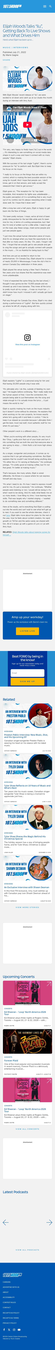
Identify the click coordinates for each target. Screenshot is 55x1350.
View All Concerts (27, 1129)
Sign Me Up (27, 682)
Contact (7, 1307)
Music (7, 48)
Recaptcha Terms (11, 1318)
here (8, 515)
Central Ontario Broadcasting (17, 1336)
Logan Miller (8, 852)
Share (6, 60)
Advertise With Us (11, 1287)
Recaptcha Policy (11, 1313)
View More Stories (27, 907)
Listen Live (27, 631)
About (5, 1292)
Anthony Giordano (10, 751)
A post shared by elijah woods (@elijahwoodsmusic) (27, 373)
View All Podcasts (27, 1250)
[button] (6, 1222)
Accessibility (9, 1297)
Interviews (20, 48)
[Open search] (49, 6)
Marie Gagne (12, 55)
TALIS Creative (15, 1339)
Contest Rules (9, 1302)
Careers (6, 1282)
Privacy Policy (9, 1323)
